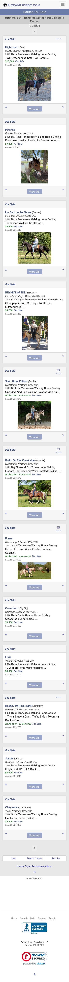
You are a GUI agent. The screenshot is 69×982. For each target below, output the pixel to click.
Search (24, 918)
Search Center (34, 858)
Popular (56, 858)
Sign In (52, 918)
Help (32, 918)
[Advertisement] (36, 890)
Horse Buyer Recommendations (34, 866)
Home (14, 918)
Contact (42, 918)
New (13, 858)
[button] (34, 958)
